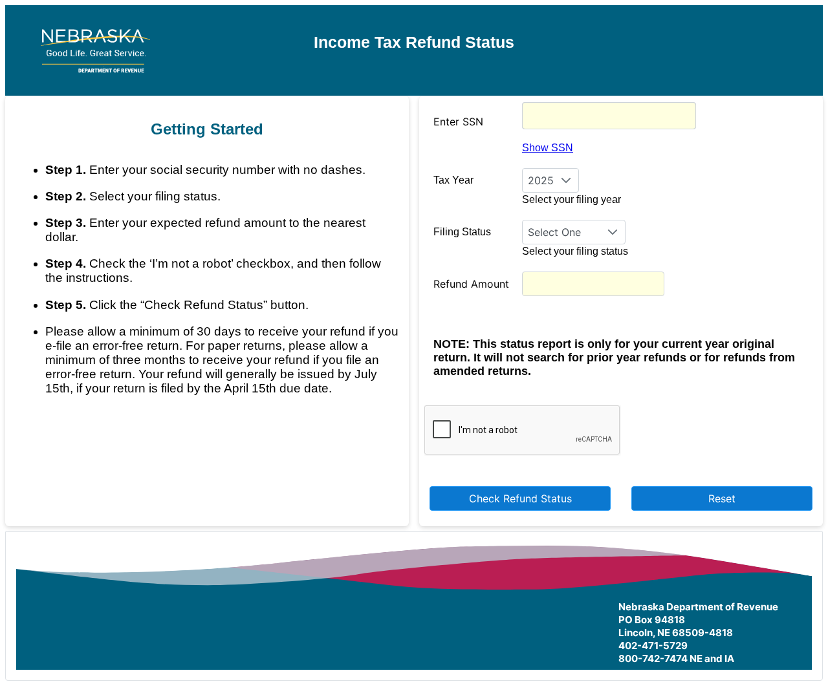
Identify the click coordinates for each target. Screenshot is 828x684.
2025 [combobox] (541, 180)
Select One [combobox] (554, 232)
